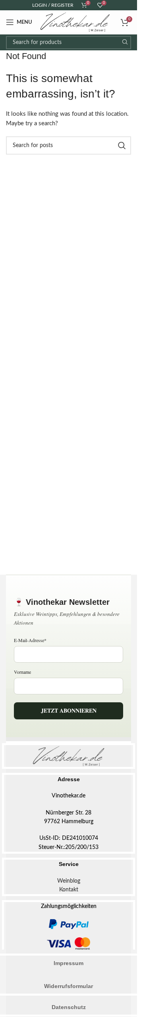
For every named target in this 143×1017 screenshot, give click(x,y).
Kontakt (68, 890)
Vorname (22, 672)
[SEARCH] (124, 42)
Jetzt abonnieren (69, 710)
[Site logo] (75, 22)
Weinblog (68, 881)
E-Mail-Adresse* (30, 640)
